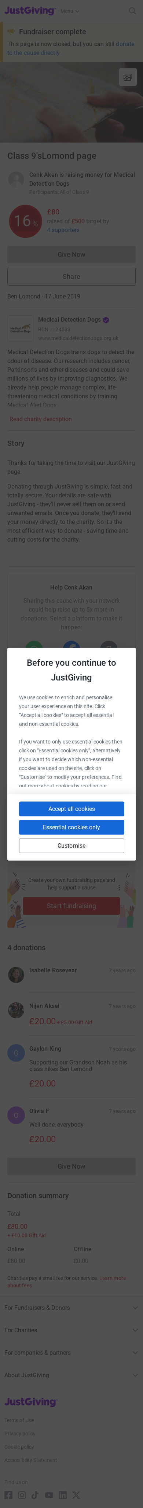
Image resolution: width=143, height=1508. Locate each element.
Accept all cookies (71, 808)
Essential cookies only (71, 826)
